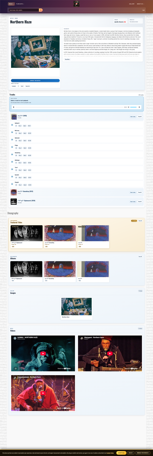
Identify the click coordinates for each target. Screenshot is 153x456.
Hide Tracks (133, 116)
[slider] (69, 107)
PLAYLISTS (19, 4)
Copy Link (28, 86)
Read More (67, 59)
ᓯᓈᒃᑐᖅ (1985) (22, 116)
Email (22, 86)
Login (143, 10)
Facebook (14, 86)
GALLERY (131, 4)
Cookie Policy (110, 453)
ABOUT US (140, 4)
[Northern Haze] (76, 306)
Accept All (121, 453)
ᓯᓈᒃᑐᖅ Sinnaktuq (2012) (25, 191)
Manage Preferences (143, 453)
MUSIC (11, 4)
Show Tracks (133, 192)
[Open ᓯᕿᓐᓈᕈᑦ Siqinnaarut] (14, 201)
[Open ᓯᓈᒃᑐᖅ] (14, 116)
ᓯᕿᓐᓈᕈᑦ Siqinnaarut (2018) (26, 201)
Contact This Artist (35, 80)
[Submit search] (41, 10)
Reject (131, 453)
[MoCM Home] (76, 4)
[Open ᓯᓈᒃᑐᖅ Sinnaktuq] (14, 192)
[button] (10, 237)
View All (140, 116)
